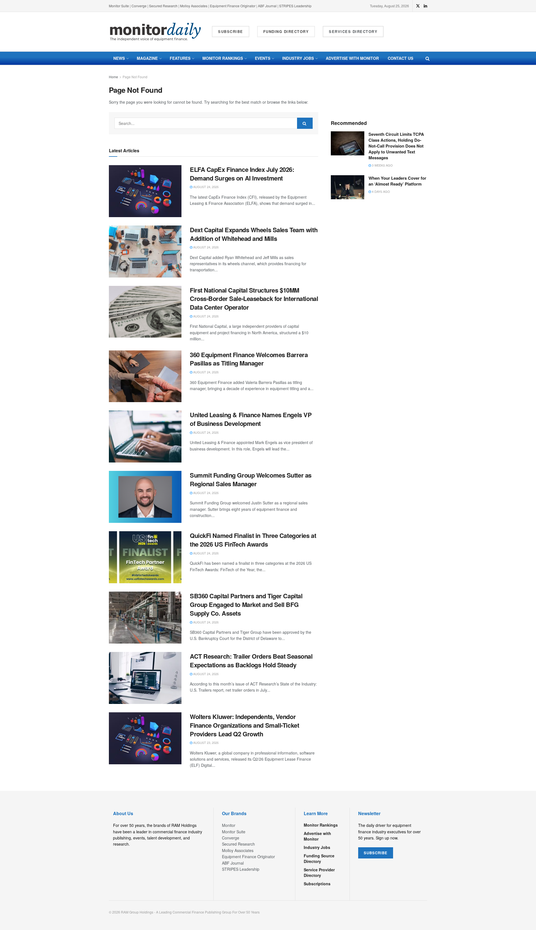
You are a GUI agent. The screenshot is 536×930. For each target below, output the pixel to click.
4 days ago (380, 191)
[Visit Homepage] (155, 31)
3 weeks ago (382, 165)
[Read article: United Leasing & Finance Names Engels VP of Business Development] (145, 436)
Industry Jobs (298, 58)
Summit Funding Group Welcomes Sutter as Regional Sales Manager (251, 479)
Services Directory (353, 31)
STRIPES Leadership (295, 5)
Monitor (228, 825)
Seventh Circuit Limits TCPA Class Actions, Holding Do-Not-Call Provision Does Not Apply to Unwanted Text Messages (396, 146)
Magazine (147, 58)
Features (180, 58)
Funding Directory (286, 31)
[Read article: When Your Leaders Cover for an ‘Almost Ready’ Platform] (347, 187)
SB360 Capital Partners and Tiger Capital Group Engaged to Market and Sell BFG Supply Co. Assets (246, 604)
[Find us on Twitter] (418, 6)
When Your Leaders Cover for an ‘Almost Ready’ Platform (397, 181)
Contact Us (400, 58)
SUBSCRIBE (375, 852)
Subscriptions (317, 883)
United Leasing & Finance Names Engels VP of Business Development (251, 419)
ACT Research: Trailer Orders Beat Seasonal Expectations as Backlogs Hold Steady (251, 660)
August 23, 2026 (205, 742)
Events (262, 58)
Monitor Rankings (222, 58)
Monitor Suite (119, 5)
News (119, 58)
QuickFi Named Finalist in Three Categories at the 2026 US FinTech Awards (253, 540)
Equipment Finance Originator (232, 5)
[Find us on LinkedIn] (425, 6)
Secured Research (163, 5)
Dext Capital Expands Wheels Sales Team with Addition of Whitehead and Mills (253, 234)
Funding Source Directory (319, 858)
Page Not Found (135, 76)
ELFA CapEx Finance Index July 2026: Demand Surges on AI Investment (242, 173)
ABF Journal (267, 5)
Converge (139, 5)
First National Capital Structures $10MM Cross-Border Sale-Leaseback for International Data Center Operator (254, 299)
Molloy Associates (194, 5)
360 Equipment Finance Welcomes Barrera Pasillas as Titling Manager (249, 359)
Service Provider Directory (319, 872)
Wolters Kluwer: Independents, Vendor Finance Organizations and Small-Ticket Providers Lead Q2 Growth (244, 725)
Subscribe (230, 31)
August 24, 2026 (205, 186)
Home (113, 76)
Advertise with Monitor (352, 58)
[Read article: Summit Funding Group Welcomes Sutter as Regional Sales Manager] (145, 497)
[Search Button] (427, 58)
